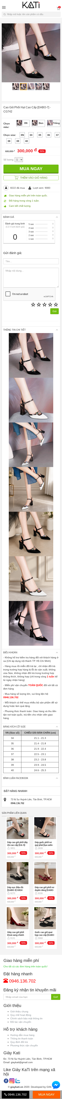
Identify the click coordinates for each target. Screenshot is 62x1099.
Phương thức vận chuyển (24, 1045)
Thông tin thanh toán (21, 1038)
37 (57, 135)
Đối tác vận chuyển (20, 1021)
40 (26, 141)
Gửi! (55, 997)
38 (9, 141)
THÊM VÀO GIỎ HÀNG (33, 177)
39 (17, 141)
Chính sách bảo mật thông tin (26, 1018)
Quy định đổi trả (19, 1042)
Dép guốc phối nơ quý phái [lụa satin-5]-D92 (44, 845)
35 (39, 135)
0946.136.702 (17, 1094)
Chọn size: (9, 135)
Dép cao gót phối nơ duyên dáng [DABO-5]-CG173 (44, 890)
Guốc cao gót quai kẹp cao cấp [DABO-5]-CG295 (45, 935)
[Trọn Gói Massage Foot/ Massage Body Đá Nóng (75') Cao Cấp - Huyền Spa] (18, 828)
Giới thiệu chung (19, 1011)
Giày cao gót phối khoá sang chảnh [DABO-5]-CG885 (15, 935)
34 (31, 135)
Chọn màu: (6, 125)
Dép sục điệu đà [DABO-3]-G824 (15, 888)
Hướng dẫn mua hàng (22, 1035)
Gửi (54, 311)
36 (48, 135)
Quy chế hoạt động (20, 1015)
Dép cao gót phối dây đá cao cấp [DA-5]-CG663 (17, 845)
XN (22, 135)
